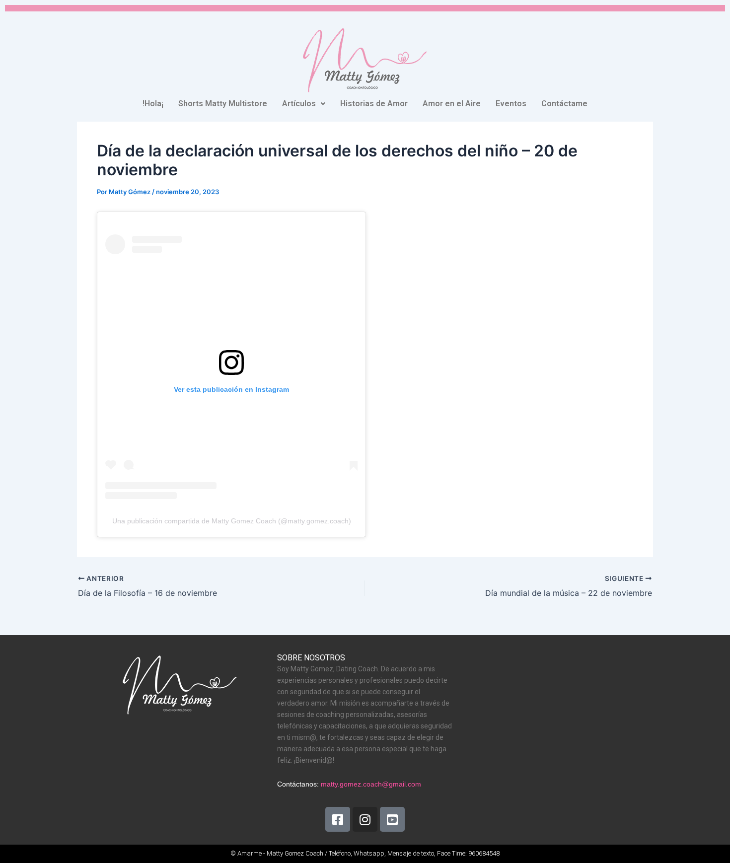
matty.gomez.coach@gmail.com (371, 784)
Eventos (511, 103)
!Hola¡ (153, 103)
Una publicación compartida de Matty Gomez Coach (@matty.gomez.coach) (231, 521)
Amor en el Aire (452, 103)
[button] (304, 103)
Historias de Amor (374, 103)
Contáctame (564, 103)
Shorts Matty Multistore (222, 103)
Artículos (299, 103)
